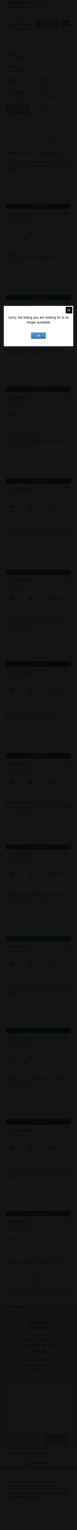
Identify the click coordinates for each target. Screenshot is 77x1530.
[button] (47, 24)
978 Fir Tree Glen (24, 678)
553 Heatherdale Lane (23, 1136)
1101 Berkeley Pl (22, 1045)
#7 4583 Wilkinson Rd (23, 953)
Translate (36, 7)
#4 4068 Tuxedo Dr (22, 1228)
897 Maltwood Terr (24, 861)
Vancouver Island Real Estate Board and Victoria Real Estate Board (38, 1290)
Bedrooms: (13, 83)
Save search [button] (17, 109)
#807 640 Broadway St (23, 770)
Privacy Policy (60, 1453)
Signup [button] (53, 138)
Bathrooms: (46, 83)
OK (38, 335)
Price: (18, 58)
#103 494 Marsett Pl (23, 220)
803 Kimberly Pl (24, 495)
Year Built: (16, 96)
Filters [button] (54, 121)
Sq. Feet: (49, 96)
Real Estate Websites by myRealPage (38, 1457)
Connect (47, 24)
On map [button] (21, 121)
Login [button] (65, 138)
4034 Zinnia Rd (27, 403)
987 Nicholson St (22, 587)
